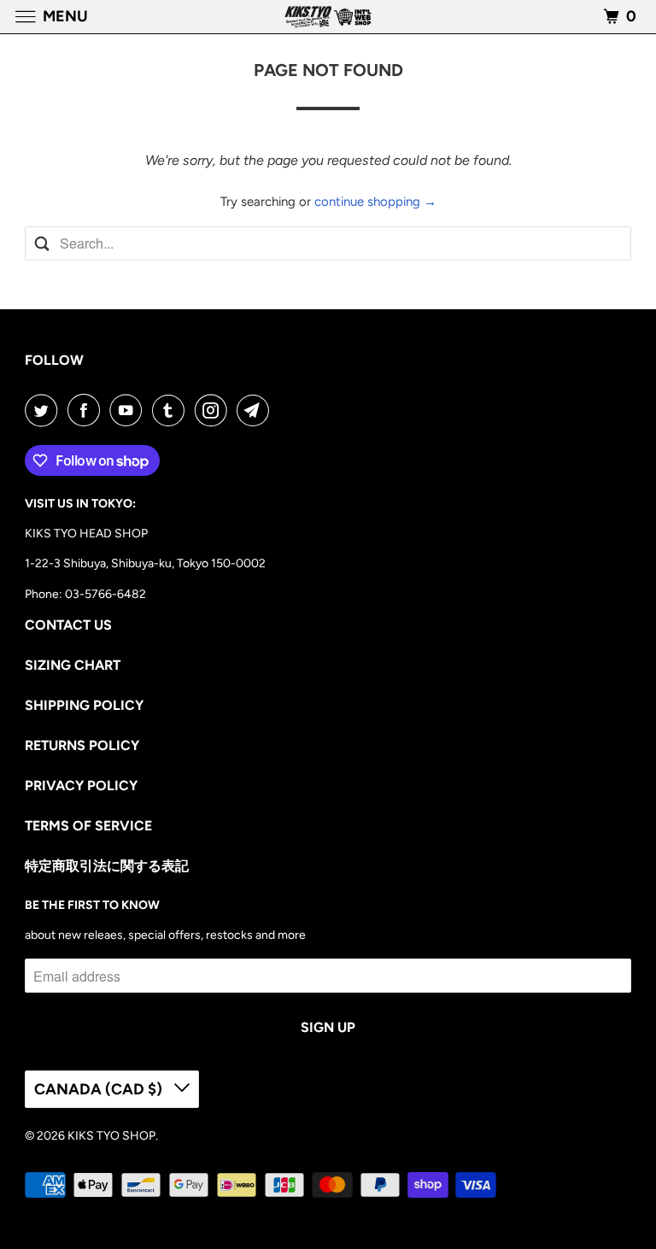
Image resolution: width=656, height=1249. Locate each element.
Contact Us (68, 625)
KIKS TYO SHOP (111, 1136)
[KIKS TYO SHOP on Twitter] (44, 410)
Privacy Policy (81, 785)
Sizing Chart (72, 665)
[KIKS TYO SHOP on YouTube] (129, 410)
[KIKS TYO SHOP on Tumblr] (171, 410)
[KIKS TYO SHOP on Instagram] (214, 410)
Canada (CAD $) (100, 1089)
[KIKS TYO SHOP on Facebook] (87, 410)
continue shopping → (375, 201)
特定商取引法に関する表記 (107, 866)
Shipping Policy (84, 705)
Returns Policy (82, 745)
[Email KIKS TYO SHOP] (256, 410)
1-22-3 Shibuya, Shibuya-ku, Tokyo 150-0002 (145, 563)
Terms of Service (88, 826)
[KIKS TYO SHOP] (328, 16)
